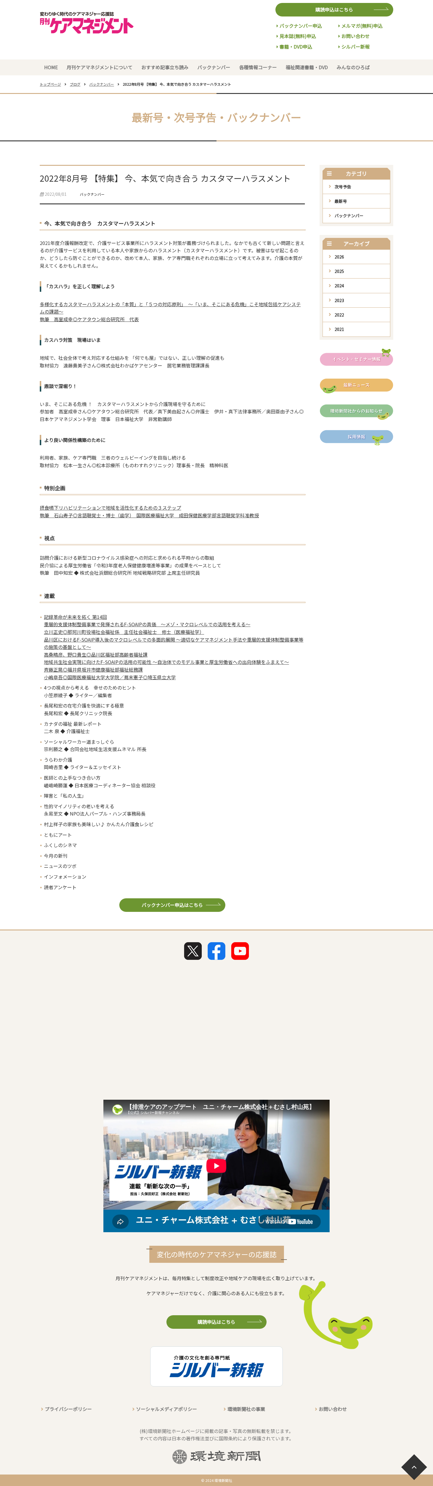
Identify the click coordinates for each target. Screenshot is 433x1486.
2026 (339, 257)
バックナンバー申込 (301, 25)
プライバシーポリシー (68, 1408)
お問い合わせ (355, 36)
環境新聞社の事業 (246, 1408)
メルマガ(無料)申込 (362, 25)
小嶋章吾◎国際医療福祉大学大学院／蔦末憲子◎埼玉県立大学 (110, 677)
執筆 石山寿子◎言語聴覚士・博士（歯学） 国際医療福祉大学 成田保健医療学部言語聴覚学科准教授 (149, 515)
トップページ (50, 84)
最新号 (341, 201)
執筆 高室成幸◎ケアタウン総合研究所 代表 (89, 319)
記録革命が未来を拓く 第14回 (75, 616)
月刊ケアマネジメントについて (100, 67)
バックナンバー (213, 67)
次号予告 (343, 187)
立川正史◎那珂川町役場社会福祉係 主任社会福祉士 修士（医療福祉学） (124, 631)
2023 (339, 300)
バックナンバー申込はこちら (172, 904)
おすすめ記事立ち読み (165, 67)
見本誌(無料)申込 (298, 36)
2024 (339, 286)
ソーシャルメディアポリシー (166, 1408)
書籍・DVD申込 (296, 46)
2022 (339, 315)
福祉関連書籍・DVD (307, 67)
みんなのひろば (353, 67)
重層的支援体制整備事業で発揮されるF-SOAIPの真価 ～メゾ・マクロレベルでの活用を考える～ (147, 624)
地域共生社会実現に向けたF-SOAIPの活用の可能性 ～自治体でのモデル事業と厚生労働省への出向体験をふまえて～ (166, 661)
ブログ (75, 84)
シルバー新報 (355, 46)
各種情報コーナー (258, 67)
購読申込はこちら (334, 9)
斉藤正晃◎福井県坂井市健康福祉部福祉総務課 (93, 669)
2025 (339, 271)
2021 (339, 329)
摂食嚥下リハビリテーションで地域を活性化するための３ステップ (110, 507)
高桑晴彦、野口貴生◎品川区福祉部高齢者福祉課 (96, 654)
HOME (51, 67)
